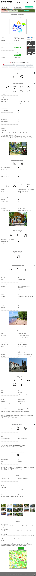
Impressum (25, 574)
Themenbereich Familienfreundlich (9, 64)
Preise (33, 66)
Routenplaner (20, 548)
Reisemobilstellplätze (12, 66)
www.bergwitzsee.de (17, 57)
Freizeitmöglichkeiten (21, 66)
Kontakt (14, 574)
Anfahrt (17, 521)
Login (11, 574)
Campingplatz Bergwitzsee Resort (18, 17)
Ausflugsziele (28, 66)
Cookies (17, 574)
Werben (21, 574)
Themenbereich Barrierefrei (21, 64)
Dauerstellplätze (5, 66)
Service (28, 62)
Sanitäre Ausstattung (21, 62)
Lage (8, 62)
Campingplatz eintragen (5, 574)
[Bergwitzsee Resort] (18, 226)
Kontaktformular (17, 55)
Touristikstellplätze (29, 64)
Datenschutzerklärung (31, 574)
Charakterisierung (13, 62)
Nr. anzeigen (17, 47)
